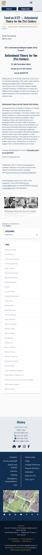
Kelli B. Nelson (9, 333)
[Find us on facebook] (29, 447)
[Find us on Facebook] (37, 515)
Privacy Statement (27, 539)
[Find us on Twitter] (19, 447)
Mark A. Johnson (10, 347)
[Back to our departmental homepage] (4, 515)
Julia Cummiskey (10, 324)
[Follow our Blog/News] (10, 515)
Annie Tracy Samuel (11, 259)
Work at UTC (30, 476)
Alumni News (9, 254)
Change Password (32, 465)
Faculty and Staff (10, 461)
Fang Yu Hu (8, 301)
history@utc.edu (22, 441)
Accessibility (16, 541)
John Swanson (9, 319)
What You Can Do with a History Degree (18, 380)
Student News (9, 366)
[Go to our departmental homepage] (14, 447)
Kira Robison (9, 338)
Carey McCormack (11, 273)
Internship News (10, 310)
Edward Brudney (10, 282)
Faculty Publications (11, 296)
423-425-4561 (22, 435)
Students (13, 457)
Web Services (26, 541)
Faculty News (9, 292)
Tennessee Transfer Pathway (22, 550)
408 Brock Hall (21, 427)
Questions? (21, 526)
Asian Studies (9, 268)
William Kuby (9, 389)
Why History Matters (11, 384)
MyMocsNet (30, 457)
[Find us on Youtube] (21, 515)
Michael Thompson (11, 361)
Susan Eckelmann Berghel (13, 370)
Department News (11, 278)
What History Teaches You (14, 375)
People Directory (32, 468)
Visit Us (9, 9)
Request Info (25, 9)
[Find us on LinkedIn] (15, 515)
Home (4, 27)
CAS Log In (29, 479)
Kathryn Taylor (9, 329)
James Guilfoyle (10, 315)
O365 (27, 461)
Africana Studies (10, 250)
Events (8, 226)
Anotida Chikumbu (11, 264)
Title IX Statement (13, 539)
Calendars (29, 472)
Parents (13, 471)
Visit (15, 485)
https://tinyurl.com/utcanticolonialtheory (21, 172)
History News (9, 305)
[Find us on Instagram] (24, 447)
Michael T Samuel (10, 357)
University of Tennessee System (18, 547)
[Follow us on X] (26, 515)
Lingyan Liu (8, 343)
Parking (14, 475)
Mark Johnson (9, 352)
